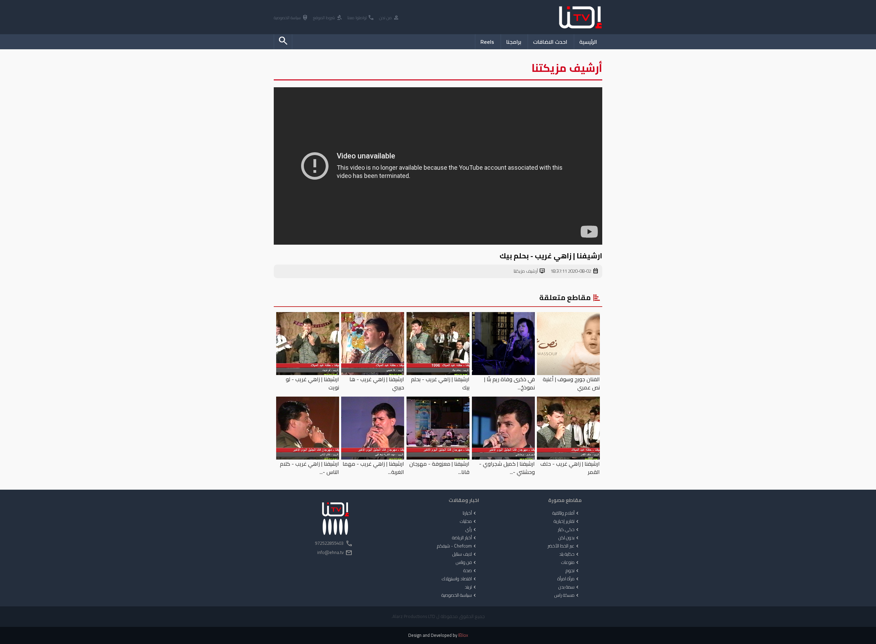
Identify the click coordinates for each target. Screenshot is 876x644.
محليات (468, 521)
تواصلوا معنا (360, 18)
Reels (487, 42)
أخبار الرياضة (464, 538)
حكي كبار (569, 530)
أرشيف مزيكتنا (529, 271)
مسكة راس (567, 595)
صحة (470, 571)
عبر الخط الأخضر (564, 546)
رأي (471, 530)
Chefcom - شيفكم (457, 546)
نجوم (573, 571)
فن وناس (466, 562)
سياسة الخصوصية (291, 18)
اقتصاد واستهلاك (459, 579)
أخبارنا (470, 513)
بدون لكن (569, 538)
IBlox (463, 635)
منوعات (570, 562)
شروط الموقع (328, 18)
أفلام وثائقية (566, 513)
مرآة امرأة (568, 579)
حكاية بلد (569, 554)
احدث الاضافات (550, 42)
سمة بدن (569, 587)
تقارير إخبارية (567, 521)
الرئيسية (588, 42)
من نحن (389, 18)
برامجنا (513, 42)
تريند (471, 587)
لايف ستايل (464, 554)
